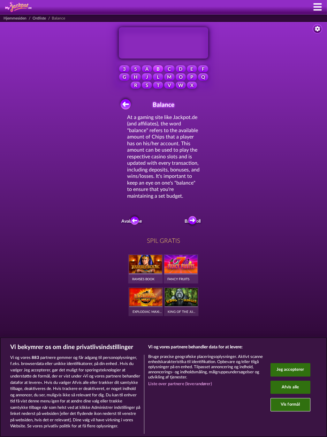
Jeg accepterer (290, 370)
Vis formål (290, 404)
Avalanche (133, 221)
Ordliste (39, 18)
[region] (163, 387)
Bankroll (193, 221)
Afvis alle (290, 387)
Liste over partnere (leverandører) (180, 384)
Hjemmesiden (15, 18)
